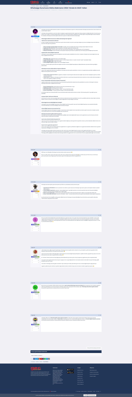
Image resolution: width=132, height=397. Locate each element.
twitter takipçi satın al (93, 370)
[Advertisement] (66, 18)
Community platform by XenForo (40, 391)
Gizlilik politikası (89, 391)
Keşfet (54, 2)
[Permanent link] (72, 38)
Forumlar (48, 2)
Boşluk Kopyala (79, 376)
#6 (100, 282)
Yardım (94, 391)
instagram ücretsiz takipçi (94, 372)
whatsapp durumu (54, 10)
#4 (100, 215)
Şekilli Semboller (80, 374)
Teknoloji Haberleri (68, 2)
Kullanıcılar (60, 2)
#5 (100, 247)
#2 (100, 149)
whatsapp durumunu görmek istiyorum (64, 10)
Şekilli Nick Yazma (80, 370)
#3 (100, 181)
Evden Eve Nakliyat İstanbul (94, 374)
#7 (100, 315)
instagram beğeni (93, 376)
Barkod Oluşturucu (80, 384)
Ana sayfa (42, 2)
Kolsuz (32, 10)
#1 (100, 26)
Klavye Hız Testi (79, 372)
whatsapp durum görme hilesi (45, 10)
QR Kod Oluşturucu (80, 382)
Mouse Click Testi (80, 380)
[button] (51, 2)
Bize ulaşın (79, 391)
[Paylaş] (99, 27)
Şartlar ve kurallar (84, 391)
